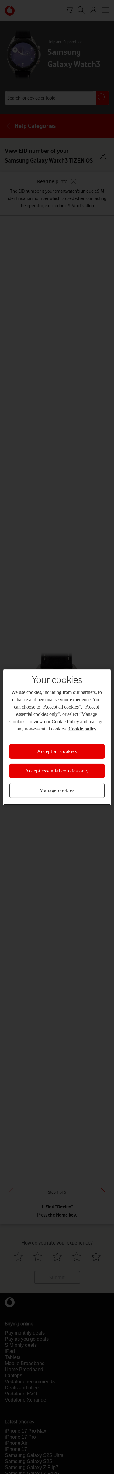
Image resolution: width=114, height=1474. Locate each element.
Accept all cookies (57, 751)
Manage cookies (57, 790)
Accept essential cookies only (57, 770)
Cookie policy (82, 728)
